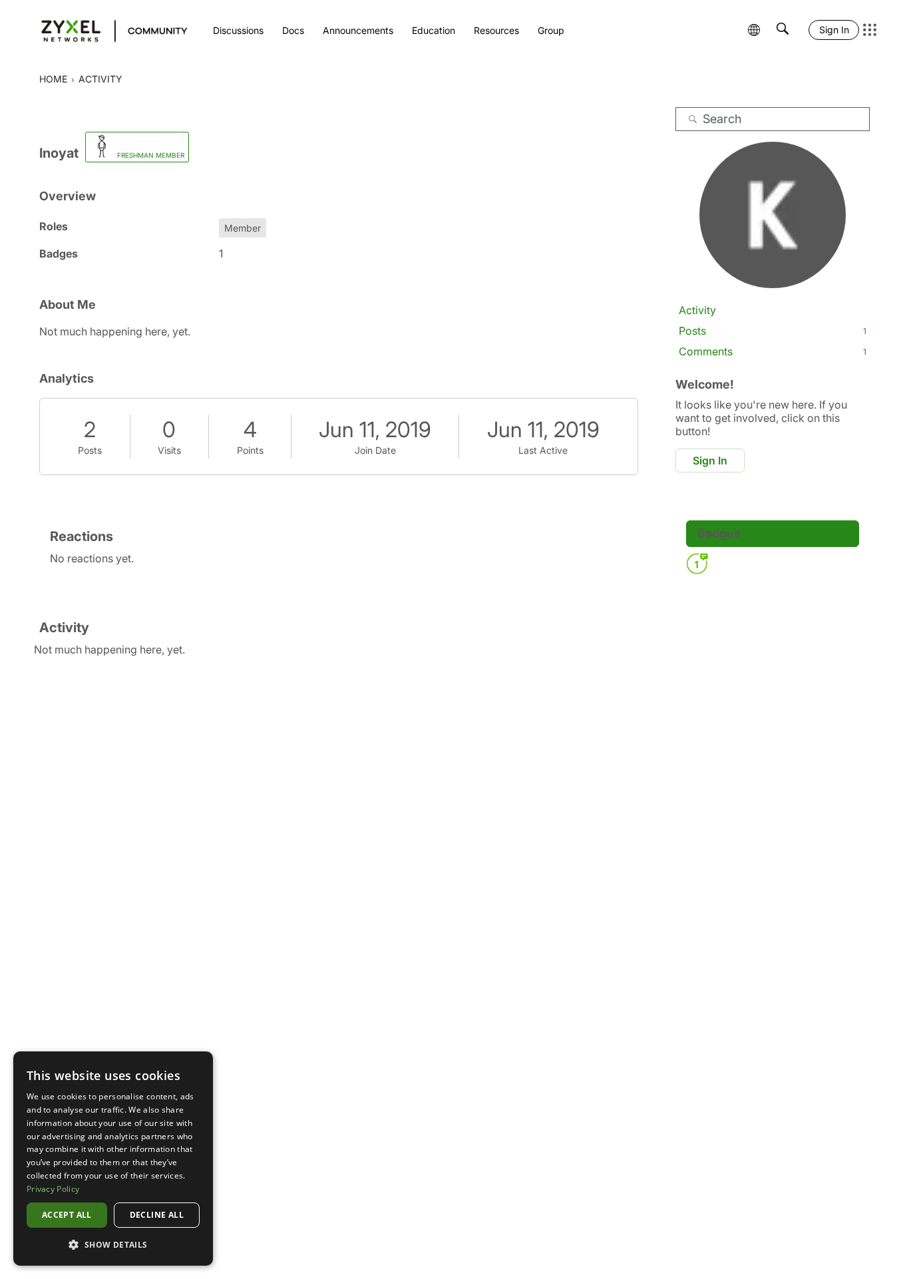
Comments (772, 351)
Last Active (543, 450)
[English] (108, 30)
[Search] (692, 119)
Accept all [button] (67, 1214)
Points (250, 450)
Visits (169, 450)
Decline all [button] (157, 1214)
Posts (90, 450)
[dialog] (113, 1158)
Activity (697, 310)
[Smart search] (783, 30)
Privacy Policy (53, 1188)
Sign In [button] (710, 460)
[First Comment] (696, 563)
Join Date (375, 450)
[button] (113, 1244)
